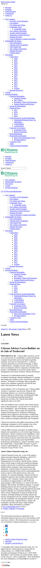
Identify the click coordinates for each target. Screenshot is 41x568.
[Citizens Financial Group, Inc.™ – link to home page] (9, 153)
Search (3, 168)
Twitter (5, 508)
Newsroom (12, 329)
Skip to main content (8, 2)
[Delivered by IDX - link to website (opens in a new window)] (6, 563)
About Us (4, 329)
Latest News (21, 329)
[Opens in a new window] (6, 527)
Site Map (8, 541)
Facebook (20, 508)
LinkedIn (12, 508)
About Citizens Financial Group (16, 539)
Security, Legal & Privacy (14, 543)
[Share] (5, 340)
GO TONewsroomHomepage (11, 191)
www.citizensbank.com (11, 506)
